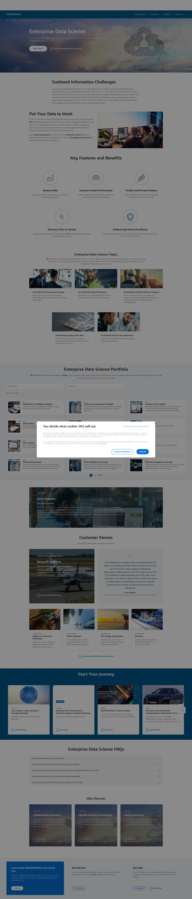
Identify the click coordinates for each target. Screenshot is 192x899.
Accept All (142, 451)
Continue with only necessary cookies (136, 426)
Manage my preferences (122, 451)
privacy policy (101, 443)
